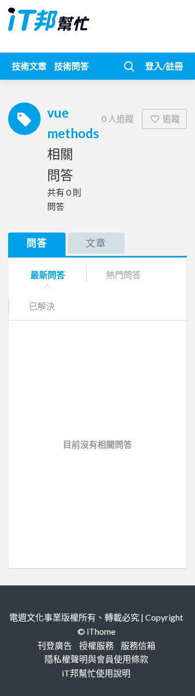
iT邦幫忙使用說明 (96, 673)
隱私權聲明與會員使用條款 (96, 659)
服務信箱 (138, 645)
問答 (37, 243)
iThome (101, 631)
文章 (96, 243)
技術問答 (71, 66)
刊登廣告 (54, 645)
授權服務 (96, 645)
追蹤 (171, 118)
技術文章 (29, 66)
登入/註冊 (164, 66)
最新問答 (47, 274)
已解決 (42, 306)
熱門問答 (123, 274)
